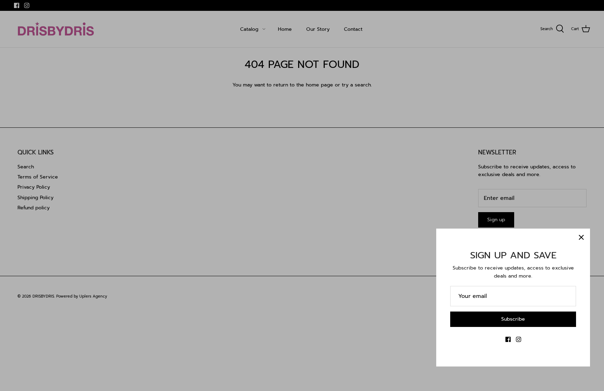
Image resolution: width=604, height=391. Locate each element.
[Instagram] (518, 339)
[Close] (581, 237)
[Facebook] (508, 339)
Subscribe (513, 319)
